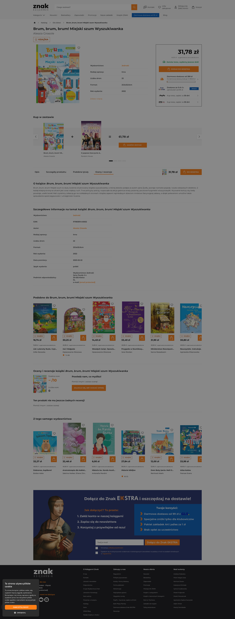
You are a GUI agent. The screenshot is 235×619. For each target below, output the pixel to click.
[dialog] (20, 598)
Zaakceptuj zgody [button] (20, 607)
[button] (21, 612)
